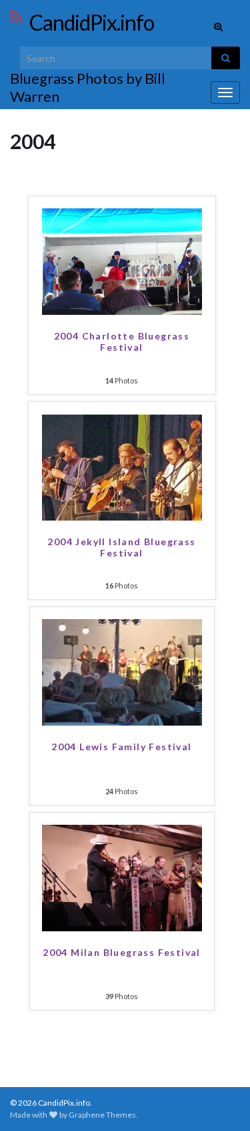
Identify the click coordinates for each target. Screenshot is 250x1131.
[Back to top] (220, 1101)
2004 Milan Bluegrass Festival (122, 952)
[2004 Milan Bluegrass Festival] (122, 876)
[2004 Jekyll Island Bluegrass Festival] (122, 465)
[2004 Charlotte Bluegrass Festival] (122, 260)
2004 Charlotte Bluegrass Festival (122, 341)
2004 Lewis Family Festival (121, 746)
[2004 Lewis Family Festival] (122, 670)
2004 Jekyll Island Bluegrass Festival (121, 547)
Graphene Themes (102, 1115)
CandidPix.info (91, 22)
